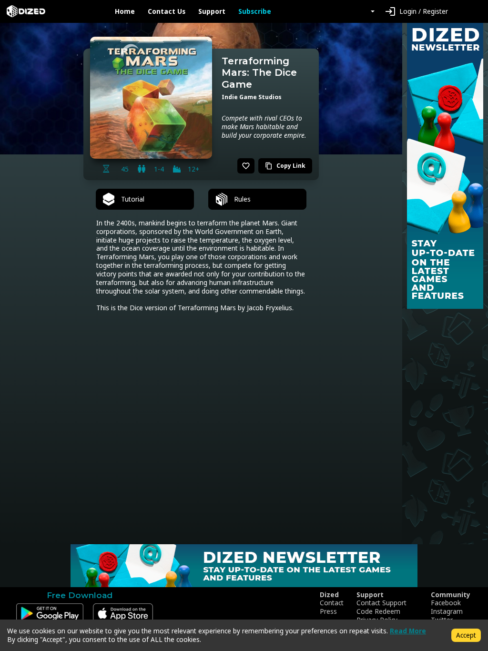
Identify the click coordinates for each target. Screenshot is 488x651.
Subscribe (254, 11)
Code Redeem (378, 611)
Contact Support (381, 603)
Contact (332, 603)
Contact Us (166, 11)
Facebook (446, 603)
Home (125, 11)
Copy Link (285, 166)
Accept (466, 635)
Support (211, 11)
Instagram (447, 611)
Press (328, 611)
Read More (408, 630)
